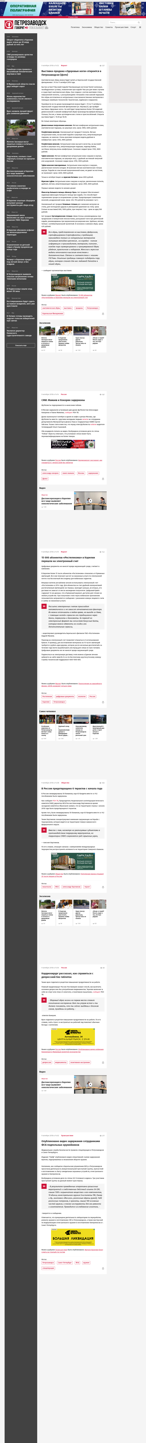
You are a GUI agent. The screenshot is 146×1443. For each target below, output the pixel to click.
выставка (68, 308)
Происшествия (121, 27)
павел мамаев (68, 473)
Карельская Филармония (52, 314)
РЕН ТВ (55, 801)
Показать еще (21, 345)
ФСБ (57, 887)
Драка (44, 479)
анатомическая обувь (51, 308)
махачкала (46, 887)
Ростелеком (47, 696)
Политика (75, 27)
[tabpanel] (47, 339)
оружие (86, 1263)
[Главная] (9, 28)
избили (94, 424)
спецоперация (48, 1268)
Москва (81, 473)
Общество (98, 27)
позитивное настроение (80, 1062)
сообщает (69, 412)
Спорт (133, 27)
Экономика (87, 27)
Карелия (45, 702)
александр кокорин (50, 473)
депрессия (46, 1062)
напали (85, 419)
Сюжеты (109, 27)
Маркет (64, 66)
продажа (79, 308)
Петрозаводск (92, 308)
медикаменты (60, 1062)
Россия (64, 394)
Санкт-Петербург (65, 1263)
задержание (93, 473)
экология (82, 696)
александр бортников (71, 887)
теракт (87, 887)
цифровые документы (65, 696)
